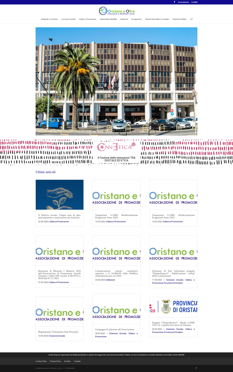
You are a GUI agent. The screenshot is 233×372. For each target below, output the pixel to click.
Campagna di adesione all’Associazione (114, 329)
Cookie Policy (41, 361)
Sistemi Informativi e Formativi (157, 19)
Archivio (67, 361)
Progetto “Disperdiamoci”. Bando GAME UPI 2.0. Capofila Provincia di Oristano (173, 323)
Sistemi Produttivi (179, 19)
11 (128, 130)
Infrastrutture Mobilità (108, 19)
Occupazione (136, 19)
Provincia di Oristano (173, 283)
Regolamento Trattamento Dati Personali (58, 331)
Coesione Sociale (68, 19)
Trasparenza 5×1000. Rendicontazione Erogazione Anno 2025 (173, 216)
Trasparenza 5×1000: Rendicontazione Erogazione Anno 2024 (116, 216)
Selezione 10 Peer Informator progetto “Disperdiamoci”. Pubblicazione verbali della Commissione (173, 273)
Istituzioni (124, 19)
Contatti (194, 2)
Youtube (77, 361)
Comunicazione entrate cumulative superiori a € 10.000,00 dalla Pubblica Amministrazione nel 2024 (116, 273)
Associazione (183, 2)
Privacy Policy (55, 361)
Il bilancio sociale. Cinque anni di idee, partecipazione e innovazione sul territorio (59, 216)
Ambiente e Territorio (49, 19)
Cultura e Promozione (87, 19)
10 (125, 130)
